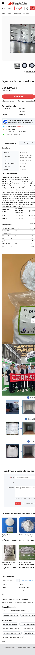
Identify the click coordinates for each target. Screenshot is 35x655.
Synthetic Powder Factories (11, 628)
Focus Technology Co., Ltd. (24, 647)
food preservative (24, 587)
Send (17, 503)
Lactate (21, 584)
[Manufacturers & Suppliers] (17, 3)
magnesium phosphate (8, 591)
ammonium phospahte (25, 591)
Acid (4, 610)
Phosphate (26, 13)
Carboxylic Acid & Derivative (18, 610)
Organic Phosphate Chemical (11, 633)
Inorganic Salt (17, 13)
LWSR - (4, 584)
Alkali (31, 610)
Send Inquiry (18, 96)
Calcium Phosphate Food (10, 615)
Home (3, 13)
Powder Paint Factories (10, 624)
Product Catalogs (28, 580)
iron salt (4, 587)
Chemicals (9, 13)
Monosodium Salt (29, 633)
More (3, 641)
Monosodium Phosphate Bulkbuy (13, 637)
